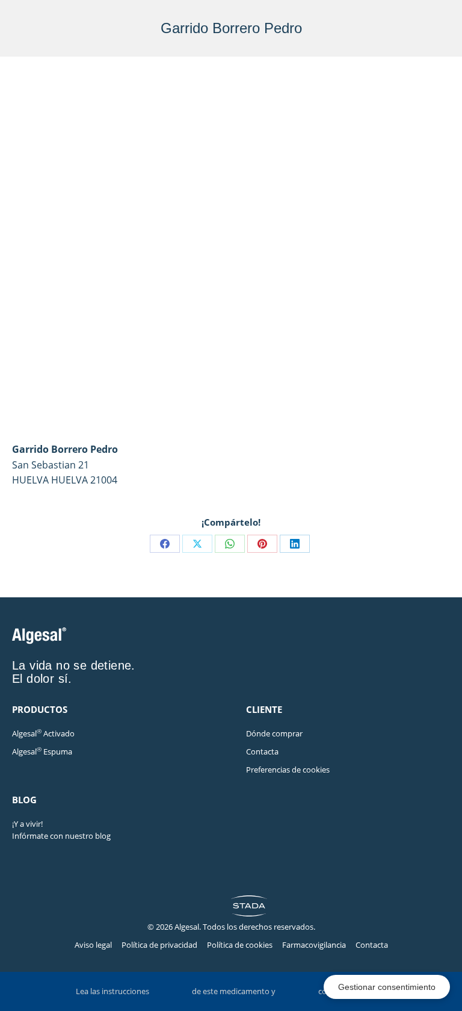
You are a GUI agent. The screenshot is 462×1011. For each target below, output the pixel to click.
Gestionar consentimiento (387, 987)
